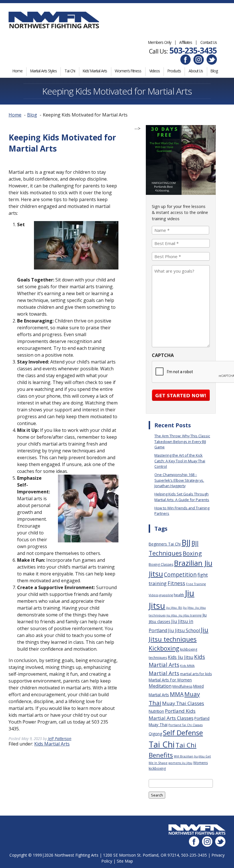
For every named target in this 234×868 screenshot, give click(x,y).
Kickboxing (164, 648)
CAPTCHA (163, 355)
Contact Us (208, 42)
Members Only (159, 42)
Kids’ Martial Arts (95, 70)
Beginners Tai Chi (165, 544)
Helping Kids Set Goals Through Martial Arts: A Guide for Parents (181, 496)
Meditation (160, 686)
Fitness (176, 583)
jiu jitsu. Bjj (174, 608)
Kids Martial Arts (52, 744)
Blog (214, 70)
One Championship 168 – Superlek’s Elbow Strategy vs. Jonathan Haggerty (179, 480)
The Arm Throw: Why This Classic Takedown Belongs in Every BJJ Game (182, 441)
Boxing (192, 553)
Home (18, 70)
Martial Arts (164, 673)
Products (174, 70)
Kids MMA (187, 666)
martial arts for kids (196, 673)
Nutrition (156, 711)
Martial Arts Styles (43, 70)
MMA (176, 694)
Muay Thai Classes (183, 703)
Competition (180, 574)
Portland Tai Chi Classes (185, 725)
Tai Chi (69, 70)
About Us (196, 70)
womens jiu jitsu (180, 763)
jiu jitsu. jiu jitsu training (183, 615)
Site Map (125, 861)
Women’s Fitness (128, 70)
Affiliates (185, 42)
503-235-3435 (193, 50)
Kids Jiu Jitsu (180, 657)
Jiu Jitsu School (184, 630)
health (179, 595)
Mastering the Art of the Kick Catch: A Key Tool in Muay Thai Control (179, 461)
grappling (166, 595)
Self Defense (183, 732)
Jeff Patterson (59, 738)
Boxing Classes (161, 564)
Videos (154, 70)
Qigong (155, 733)
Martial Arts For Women (170, 680)
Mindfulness (182, 686)
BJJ (186, 542)
